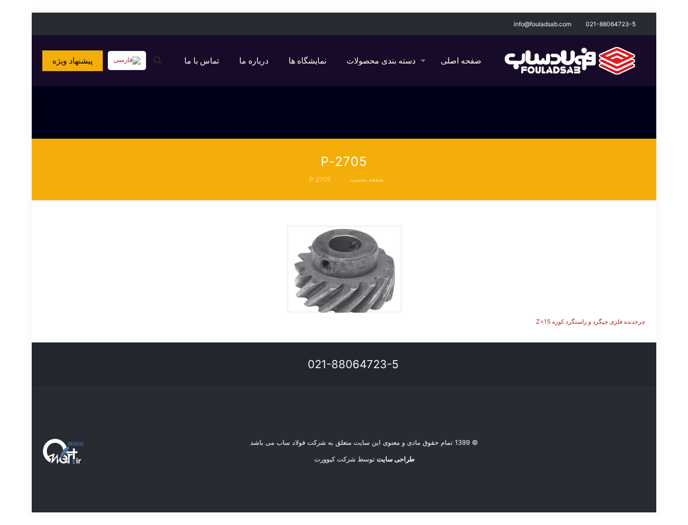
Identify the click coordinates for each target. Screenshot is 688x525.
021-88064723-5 (611, 24)
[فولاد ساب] (570, 60)
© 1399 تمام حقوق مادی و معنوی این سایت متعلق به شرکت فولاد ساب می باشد (364, 442)
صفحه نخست (367, 179)
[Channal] (48, 23)
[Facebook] (75, 23)
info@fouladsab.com (542, 24)
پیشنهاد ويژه (72, 60)
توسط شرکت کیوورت (364, 459)
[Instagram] (61, 23)
